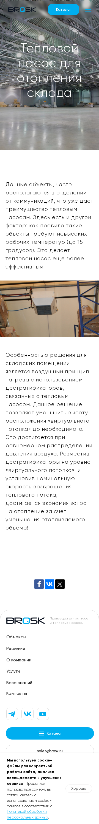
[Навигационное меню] (88, 10)
